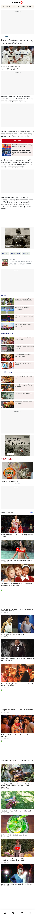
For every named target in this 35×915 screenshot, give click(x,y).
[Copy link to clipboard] (17, 70)
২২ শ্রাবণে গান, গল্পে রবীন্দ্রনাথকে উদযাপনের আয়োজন (22, 356)
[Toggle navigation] (2, 2)
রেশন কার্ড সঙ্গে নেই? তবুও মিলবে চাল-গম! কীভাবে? (24, 386)
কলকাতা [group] (8, 7)
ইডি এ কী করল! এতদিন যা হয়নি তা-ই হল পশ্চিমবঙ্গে (24, 347)
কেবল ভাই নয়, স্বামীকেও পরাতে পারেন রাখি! (24, 378)
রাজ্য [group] (14, 7)
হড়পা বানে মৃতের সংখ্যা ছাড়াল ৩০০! (23, 393)
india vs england (15, 253)
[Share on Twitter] (11, 70)
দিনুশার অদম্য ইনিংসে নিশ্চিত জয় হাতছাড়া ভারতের (22, 308)
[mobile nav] (4, 913)
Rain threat (5, 253)
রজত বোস (5, 66)
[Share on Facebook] (8, 70)
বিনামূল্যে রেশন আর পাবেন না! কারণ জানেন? (23, 364)
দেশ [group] (18, 7)
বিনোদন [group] (29, 7)
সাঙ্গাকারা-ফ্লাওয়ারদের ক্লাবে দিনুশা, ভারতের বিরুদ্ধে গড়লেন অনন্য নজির (23, 300)
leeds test (25, 253)
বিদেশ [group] (23, 7)
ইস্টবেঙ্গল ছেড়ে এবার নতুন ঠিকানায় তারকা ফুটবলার (23, 325)
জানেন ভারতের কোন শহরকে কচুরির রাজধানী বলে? (23, 403)
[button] (33, 2)
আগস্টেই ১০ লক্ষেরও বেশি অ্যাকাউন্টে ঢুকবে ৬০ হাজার (24, 339)
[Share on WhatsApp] (14, 70)
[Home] (17, 2)
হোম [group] (3, 7)
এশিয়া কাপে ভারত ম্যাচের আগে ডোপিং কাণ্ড (24, 317)
